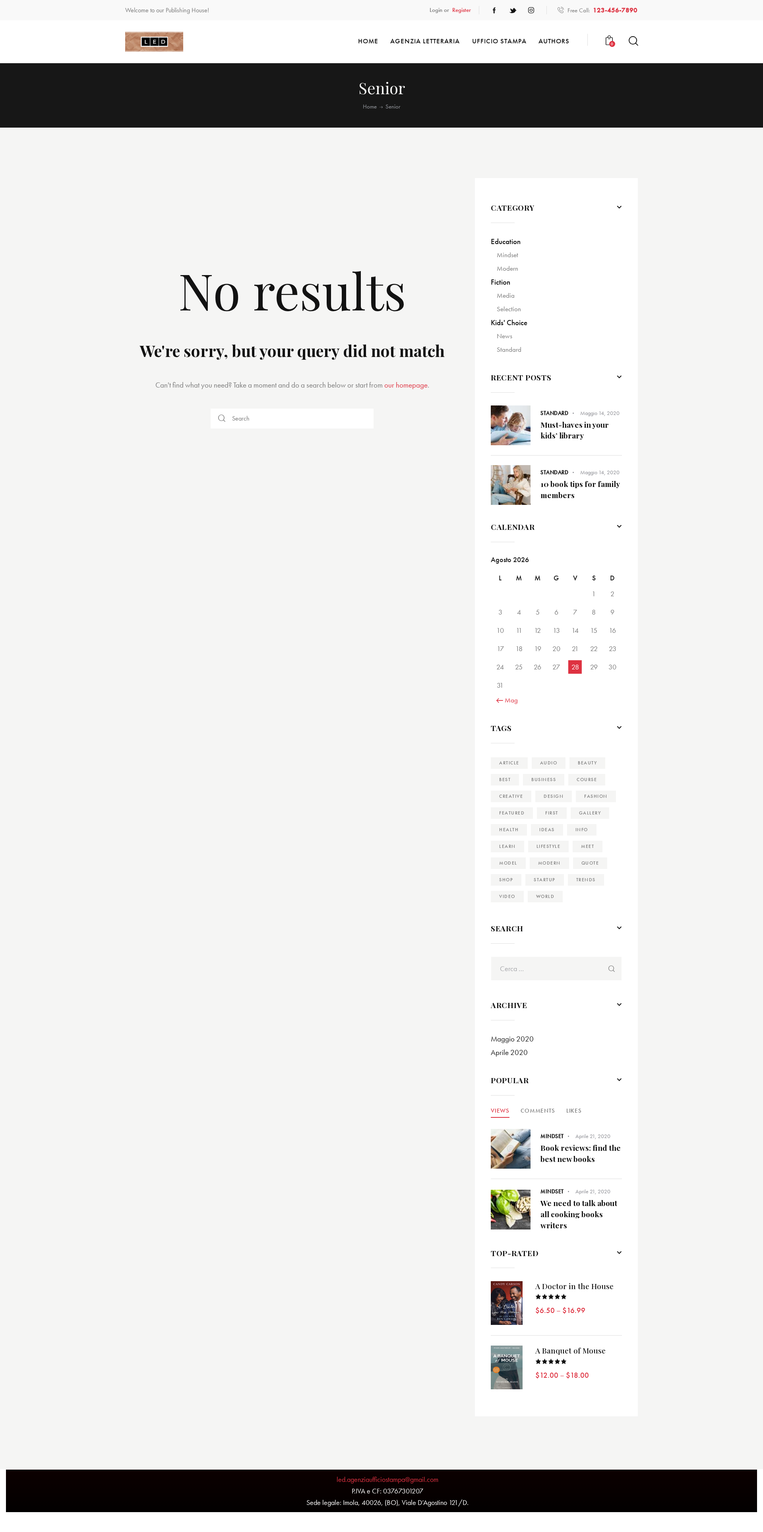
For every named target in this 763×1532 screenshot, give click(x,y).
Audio (549, 763)
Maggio (512, 1039)
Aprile (509, 1052)
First (551, 813)
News (504, 336)
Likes (574, 1111)
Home (370, 107)
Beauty (587, 763)
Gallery (590, 813)
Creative (511, 796)
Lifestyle (548, 846)
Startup (545, 880)
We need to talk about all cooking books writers (578, 1214)
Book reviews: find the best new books (580, 1153)
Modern (507, 268)
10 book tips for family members (580, 489)
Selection (509, 308)
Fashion (596, 796)
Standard (509, 349)
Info (581, 829)
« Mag (509, 700)
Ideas (547, 829)
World (545, 896)
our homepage (406, 385)
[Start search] (633, 41)
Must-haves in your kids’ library (574, 430)
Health (509, 829)
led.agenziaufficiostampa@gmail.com (387, 1479)
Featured (512, 813)
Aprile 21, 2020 (592, 1136)
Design (554, 796)
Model (508, 863)
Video (507, 896)
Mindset (507, 254)
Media (506, 295)
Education (506, 241)
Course (587, 779)
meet (587, 846)
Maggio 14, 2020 (600, 413)
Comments (538, 1111)
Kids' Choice (509, 323)
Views (500, 1111)
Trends (586, 880)
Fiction (500, 282)
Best (505, 779)
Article (509, 763)
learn (507, 846)
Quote (590, 863)
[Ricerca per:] (556, 968)
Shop (506, 880)
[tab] (500, 1110)
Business (543, 779)
